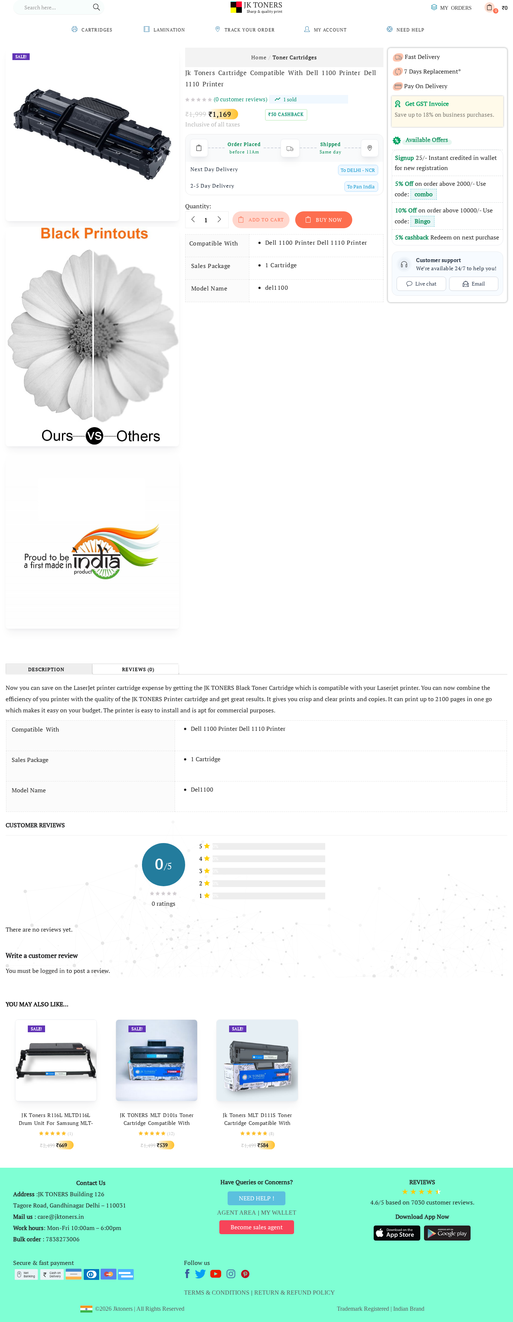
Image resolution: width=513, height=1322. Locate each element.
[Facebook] (188, 1273)
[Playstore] (447, 1233)
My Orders (456, 7)
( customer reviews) (240, 99)
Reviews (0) (138, 669)
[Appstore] (398, 1233)
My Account (330, 30)
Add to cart (266, 219)
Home (259, 57)
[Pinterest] (245, 1273)
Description (46, 669)
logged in (52, 971)
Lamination (169, 30)
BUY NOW (329, 219)
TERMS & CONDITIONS (216, 1292)
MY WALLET (278, 1212)
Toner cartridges (295, 57)
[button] (495, 7)
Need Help (410, 30)
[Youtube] (216, 1273)
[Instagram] (231, 1273)
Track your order (250, 30)
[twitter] (201, 1273)
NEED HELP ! (256, 1198)
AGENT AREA (236, 1212)
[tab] (49, 669)
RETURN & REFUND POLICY (294, 1292)
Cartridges (96, 30)
